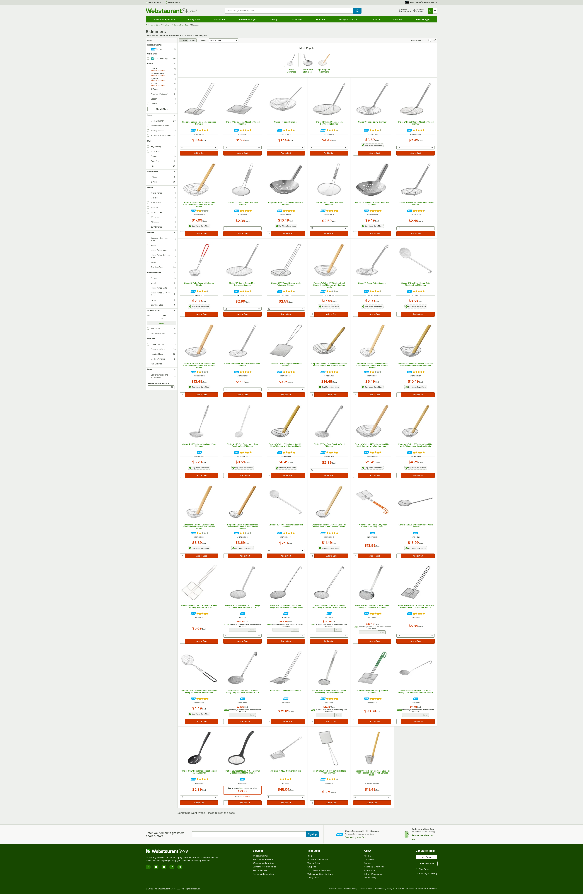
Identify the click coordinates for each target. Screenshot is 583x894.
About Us (368, 856)
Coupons (311, 867)
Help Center (153, 2)
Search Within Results (158, 383)
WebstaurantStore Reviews (320, 874)
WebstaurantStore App (263, 863)
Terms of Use (366, 889)
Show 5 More (162, 109)
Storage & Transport (348, 19)
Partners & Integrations (263, 874)
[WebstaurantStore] (184, 851)
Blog (309, 856)
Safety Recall (313, 878)
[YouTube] (156, 867)
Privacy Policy (350, 889)
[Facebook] (164, 867)
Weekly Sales (313, 863)
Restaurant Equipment (164, 19)
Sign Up (312, 834)
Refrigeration (194, 19)
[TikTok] (171, 867)
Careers (367, 863)
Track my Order (426, 863)
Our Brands (369, 859)
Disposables (297, 19)
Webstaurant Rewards (263, 859)
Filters (149, 40)
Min (148, 315)
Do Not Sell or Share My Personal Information (416, 889)
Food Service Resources (319, 870)
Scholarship (369, 870)
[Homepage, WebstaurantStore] (171, 10)
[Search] (172, 387)
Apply (161, 323)
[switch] (432, 40)
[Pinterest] (179, 867)
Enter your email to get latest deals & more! (165, 834)
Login (226, 624)
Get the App (173, 2)
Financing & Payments (374, 867)
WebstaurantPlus (260, 856)
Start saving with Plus (355, 837)
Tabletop (273, 19)
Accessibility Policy (383, 889)
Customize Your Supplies (264, 867)
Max (165, 315)
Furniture (320, 19)
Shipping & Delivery (428, 873)
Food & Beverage (247, 19)
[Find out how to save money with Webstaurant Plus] (193, 130)
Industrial (397, 19)
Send (252, 630)
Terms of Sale (335, 889)
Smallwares (219, 19)
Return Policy (370, 878)
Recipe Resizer (260, 870)
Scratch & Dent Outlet (317, 859)
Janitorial (375, 19)
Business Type (423, 19)
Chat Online (424, 869)
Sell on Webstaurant (373, 874)
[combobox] (289, 11)
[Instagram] (148, 867)
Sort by (203, 40)
